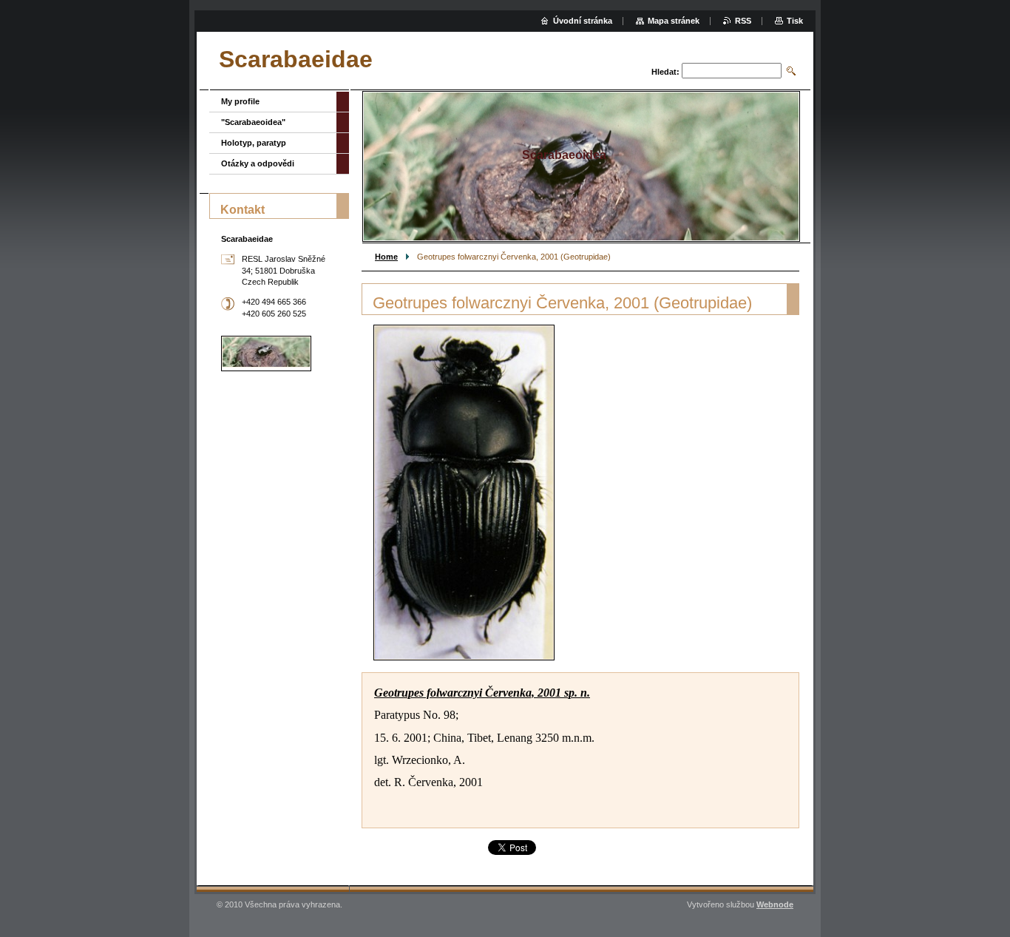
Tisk (795, 20)
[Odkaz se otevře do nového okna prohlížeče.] (464, 492)
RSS (743, 20)
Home (386, 256)
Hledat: (665, 71)
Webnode (774, 904)
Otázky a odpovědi (257, 163)
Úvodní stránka (582, 20)
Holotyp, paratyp (253, 142)
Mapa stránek (673, 20)
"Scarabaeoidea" (253, 122)
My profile (240, 101)
